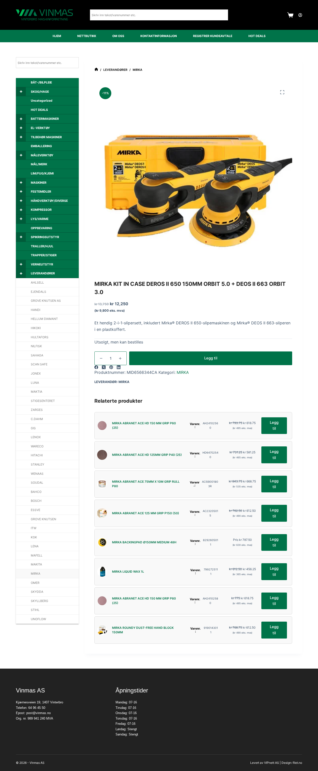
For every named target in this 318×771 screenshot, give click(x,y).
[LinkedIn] (118, 367)
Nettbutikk (86, 36)
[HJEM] (96, 70)
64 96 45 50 (36, 708)
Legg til (210, 358)
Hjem (57, 36)
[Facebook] (96, 367)
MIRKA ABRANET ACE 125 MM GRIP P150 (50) (145, 513)
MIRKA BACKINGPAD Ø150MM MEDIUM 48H (144, 542)
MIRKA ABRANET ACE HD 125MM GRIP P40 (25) (147, 455)
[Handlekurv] (290, 15)
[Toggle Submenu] (21, 91)
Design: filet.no (291, 763)
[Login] (300, 15)
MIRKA (183, 372)
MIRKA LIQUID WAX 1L (128, 571)
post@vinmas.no (38, 713)
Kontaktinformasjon (158, 36)
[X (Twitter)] (104, 367)
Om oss (118, 36)
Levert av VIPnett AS (264, 763)
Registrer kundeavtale (212, 36)
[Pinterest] (111, 367)
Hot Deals (257, 36)
